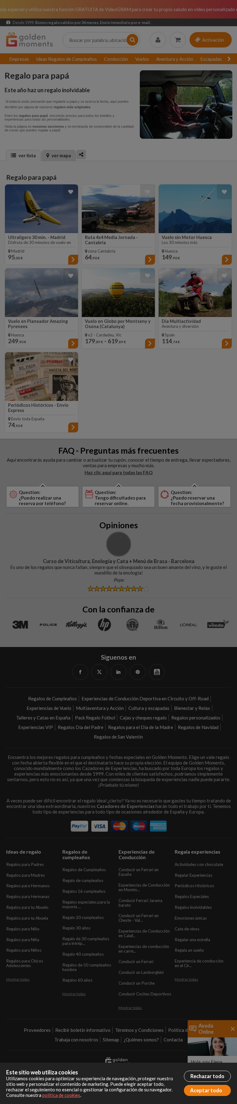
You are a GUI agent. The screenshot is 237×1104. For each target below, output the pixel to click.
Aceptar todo (206, 1090)
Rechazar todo (207, 1076)
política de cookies (61, 1095)
